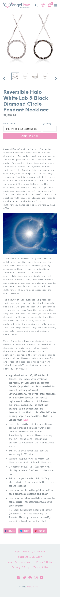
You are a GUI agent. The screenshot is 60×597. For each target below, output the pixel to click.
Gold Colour (9, 123)
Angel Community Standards (30, 551)
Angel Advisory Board (20, 562)
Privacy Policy (20, 567)
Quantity (47, 123)
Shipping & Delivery (30, 556)
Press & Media (44, 562)
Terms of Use (40, 567)
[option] (15, 76)
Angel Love (32, 587)
